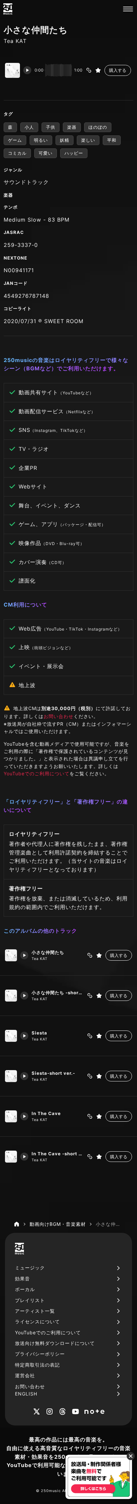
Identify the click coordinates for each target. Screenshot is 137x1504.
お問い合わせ (58, 716)
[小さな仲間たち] (11, 955)
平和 (111, 140)
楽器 (71, 127)
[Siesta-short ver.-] (11, 1076)
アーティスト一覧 (35, 1311)
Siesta (39, 1032)
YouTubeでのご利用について (36, 773)
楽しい (88, 140)
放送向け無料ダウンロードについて (55, 1343)
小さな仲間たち (48, 952)
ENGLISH (26, 1394)
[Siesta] (11, 1036)
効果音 (22, 1278)
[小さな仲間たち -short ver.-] (11, 996)
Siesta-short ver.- (53, 1073)
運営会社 (25, 1375)
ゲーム (15, 140)
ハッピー (74, 153)
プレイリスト (30, 1300)
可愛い (46, 153)
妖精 (64, 140)
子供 (50, 127)
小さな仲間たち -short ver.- (57, 992)
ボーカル (25, 1289)
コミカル (17, 153)
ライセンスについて (37, 1321)
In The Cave (46, 1113)
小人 (29, 127)
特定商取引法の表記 (37, 1365)
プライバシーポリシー (40, 1354)
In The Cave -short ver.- (57, 1153)
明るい (41, 140)
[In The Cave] (11, 1116)
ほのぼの (97, 127)
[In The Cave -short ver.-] (11, 1157)
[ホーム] (17, 1224)
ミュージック (30, 1267)
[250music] (7, 9)
